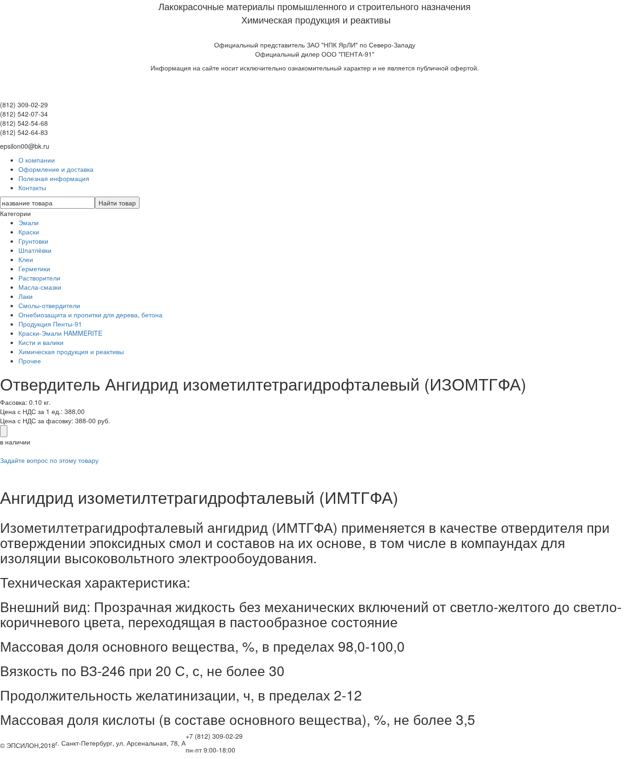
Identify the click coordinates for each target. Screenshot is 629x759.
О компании (36, 159)
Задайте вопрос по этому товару (49, 460)
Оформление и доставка (55, 169)
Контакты (32, 187)
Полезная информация (53, 178)
